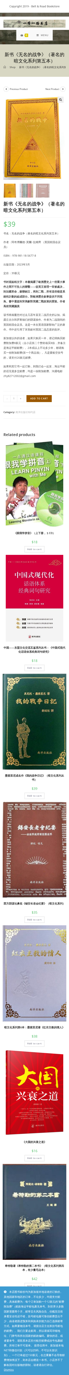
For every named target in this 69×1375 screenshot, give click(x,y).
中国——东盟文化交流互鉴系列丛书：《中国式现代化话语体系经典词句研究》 (34, 649)
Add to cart (39, 398)
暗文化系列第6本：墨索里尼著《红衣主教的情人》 (34, 1027)
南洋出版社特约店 (25, 412)
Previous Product (19, 89)
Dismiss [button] (9, 1370)
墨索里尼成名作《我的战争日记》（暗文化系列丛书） (34, 777)
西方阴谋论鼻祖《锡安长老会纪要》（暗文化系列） (34, 903)
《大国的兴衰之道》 (34, 1142)
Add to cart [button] (34, 549)
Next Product (52, 89)
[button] (61, 100)
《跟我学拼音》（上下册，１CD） (34, 533)
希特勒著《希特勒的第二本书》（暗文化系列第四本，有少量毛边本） (34, 1268)
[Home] (4, 67)
